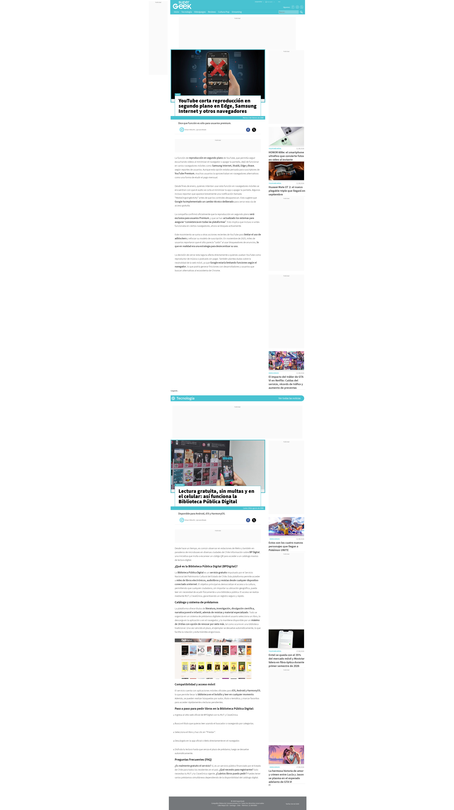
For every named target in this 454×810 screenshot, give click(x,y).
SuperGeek (240, 801)
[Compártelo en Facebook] (248, 130)
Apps (177, 95)
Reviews (212, 11)
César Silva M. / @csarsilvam (195, 130)
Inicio (176, 11)
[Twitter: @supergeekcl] (301, 7)
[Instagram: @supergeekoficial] (297, 7)
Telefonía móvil (275, 149)
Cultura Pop (223, 11)
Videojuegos (200, 11)
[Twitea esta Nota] (254, 130)
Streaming (237, 11)
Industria (179, 485)
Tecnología (186, 11)
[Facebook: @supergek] (293, 7)
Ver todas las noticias (290, 398)
